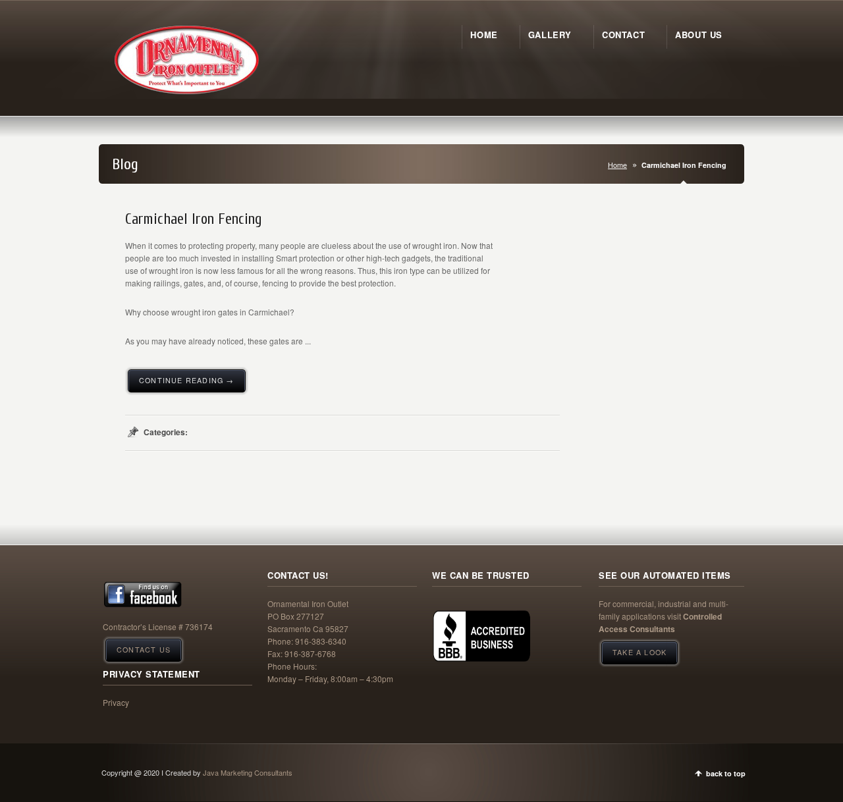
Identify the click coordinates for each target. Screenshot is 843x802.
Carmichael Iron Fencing (193, 219)
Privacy (116, 702)
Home (617, 165)
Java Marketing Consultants (247, 772)
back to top (726, 773)
